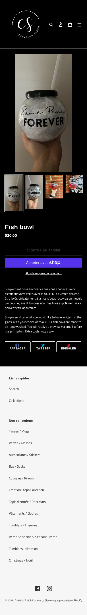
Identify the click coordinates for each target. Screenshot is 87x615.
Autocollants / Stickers (24, 454)
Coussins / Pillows (21, 478)
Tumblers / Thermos (23, 525)
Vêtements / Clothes (23, 513)
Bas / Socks (17, 466)
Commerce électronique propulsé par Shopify (57, 600)
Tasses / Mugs (19, 431)
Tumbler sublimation (23, 548)
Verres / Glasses (20, 442)
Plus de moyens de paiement (43, 273)
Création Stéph (23, 600)
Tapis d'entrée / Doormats (27, 501)
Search (14, 388)
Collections (16, 400)
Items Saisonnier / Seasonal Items (33, 536)
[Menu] (79, 24)
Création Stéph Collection (26, 489)
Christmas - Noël (21, 560)
